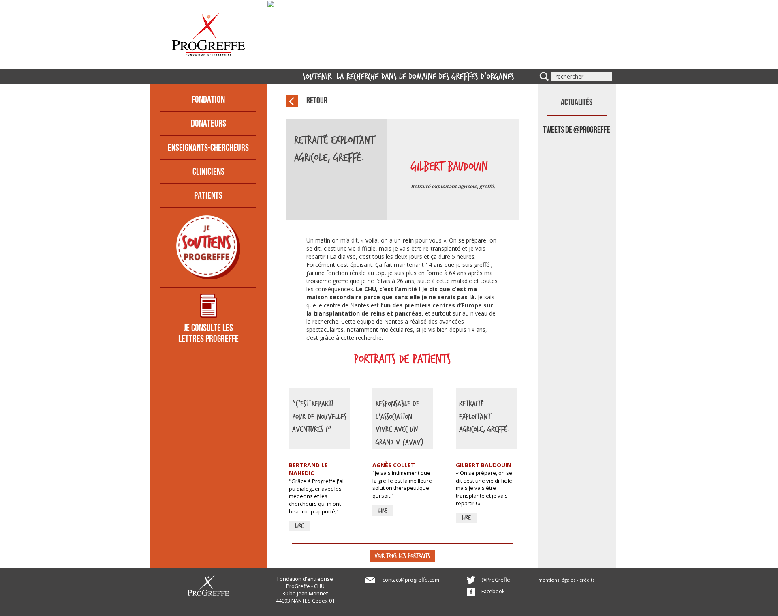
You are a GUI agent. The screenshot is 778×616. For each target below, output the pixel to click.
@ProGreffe (495, 579)
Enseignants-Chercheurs (208, 148)
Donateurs (208, 124)
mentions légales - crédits (566, 580)
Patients (208, 196)
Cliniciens (208, 172)
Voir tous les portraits (402, 555)
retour (316, 101)
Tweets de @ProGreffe (576, 130)
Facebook (492, 591)
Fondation (208, 100)
